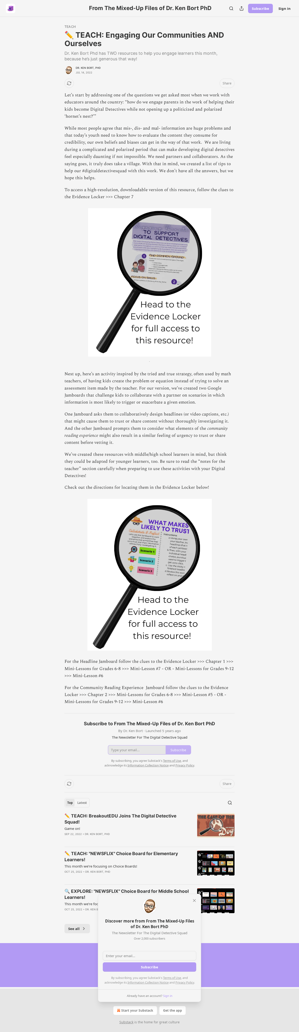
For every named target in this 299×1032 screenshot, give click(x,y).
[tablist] (77, 802)
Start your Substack (137, 1010)
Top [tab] (70, 803)
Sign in (284, 8)
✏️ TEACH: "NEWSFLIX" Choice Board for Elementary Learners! (121, 856)
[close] (194, 900)
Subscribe (260, 8)
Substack (126, 1022)
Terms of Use (172, 978)
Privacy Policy (184, 982)
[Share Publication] (241, 8)
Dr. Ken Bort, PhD (88, 67)
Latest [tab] (82, 803)
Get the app (172, 1010)
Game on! (72, 828)
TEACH (70, 27)
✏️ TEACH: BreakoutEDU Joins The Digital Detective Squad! (120, 819)
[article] (149, 828)
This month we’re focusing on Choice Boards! (100, 866)
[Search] (231, 8)
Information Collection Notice (148, 982)
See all (74, 928)
